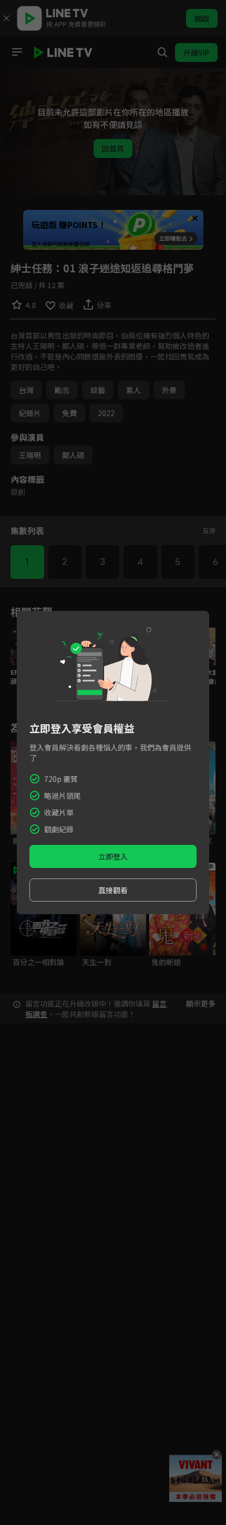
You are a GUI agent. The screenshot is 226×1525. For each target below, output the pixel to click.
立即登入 (113, 856)
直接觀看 (113, 890)
